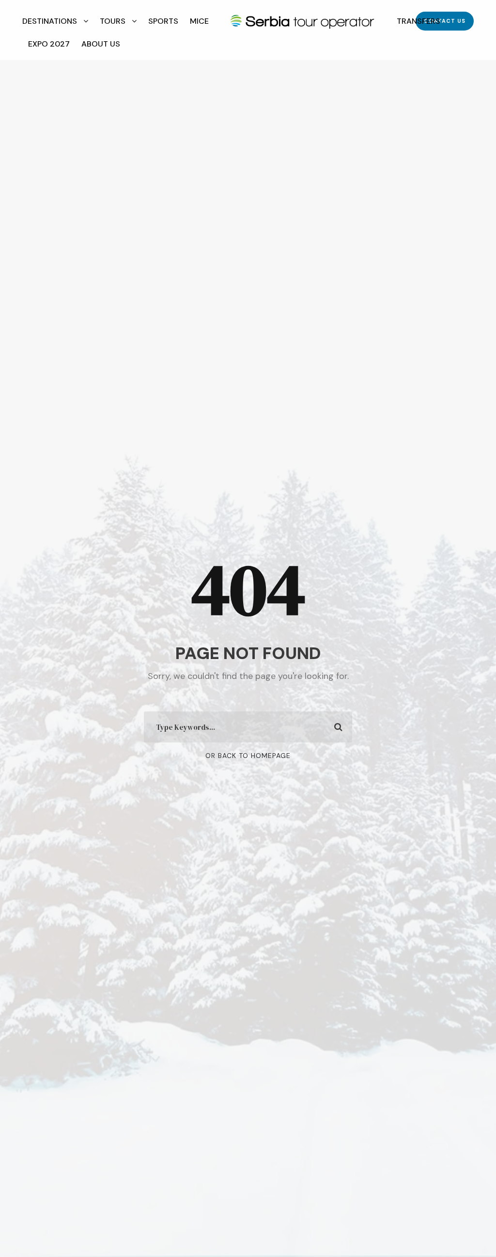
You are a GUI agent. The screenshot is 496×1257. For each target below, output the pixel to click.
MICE (199, 21)
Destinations (49, 21)
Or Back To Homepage (248, 755)
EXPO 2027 (49, 44)
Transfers (418, 21)
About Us (100, 44)
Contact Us (444, 20)
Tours (112, 21)
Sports (163, 21)
